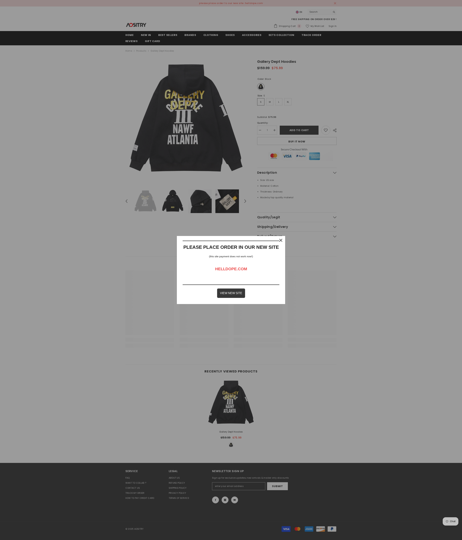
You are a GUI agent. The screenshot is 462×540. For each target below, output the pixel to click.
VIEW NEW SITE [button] (231, 293)
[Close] (280, 240)
